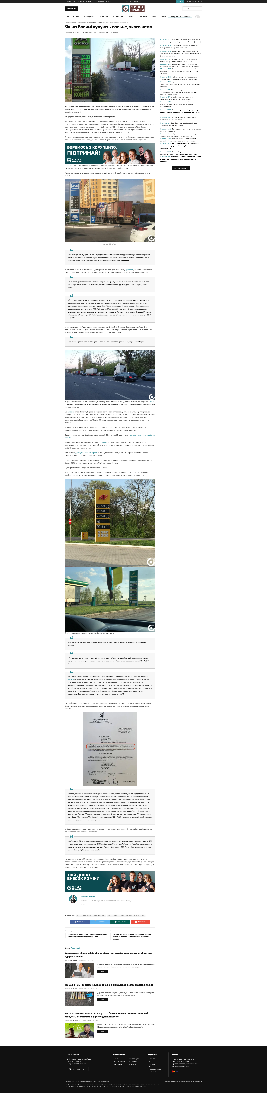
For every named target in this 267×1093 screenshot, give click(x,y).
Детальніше (103, 971)
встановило (102, 442)
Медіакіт (81, 1)
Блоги (154, 17)
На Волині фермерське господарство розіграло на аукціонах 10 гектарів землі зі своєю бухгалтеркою (180, 146)
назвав (151, 402)
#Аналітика (118, 1064)
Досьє (163, 17)
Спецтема (143, 17)
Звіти (74, 1)
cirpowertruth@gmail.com (78, 1064)
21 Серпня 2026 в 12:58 (87, 1020)
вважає (71, 679)
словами (70, 412)
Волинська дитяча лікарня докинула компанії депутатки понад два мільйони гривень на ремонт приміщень (180, 112)
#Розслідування (119, 1061)
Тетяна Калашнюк (126, 915)
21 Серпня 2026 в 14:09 (87, 988)
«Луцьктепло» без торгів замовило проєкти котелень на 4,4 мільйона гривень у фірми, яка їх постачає (180, 84)
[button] (181, 168)
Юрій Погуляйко (139, 915)
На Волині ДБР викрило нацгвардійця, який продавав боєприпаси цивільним (109, 984)
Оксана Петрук (74, 32)
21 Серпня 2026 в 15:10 (86, 960)
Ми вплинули (118, 17)
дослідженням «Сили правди (87, 453)
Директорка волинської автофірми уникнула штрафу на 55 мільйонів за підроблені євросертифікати (178, 104)
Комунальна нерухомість (181, 17)
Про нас (68, 1)
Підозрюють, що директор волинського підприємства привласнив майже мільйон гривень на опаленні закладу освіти (179, 92)
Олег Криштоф (73, 1020)
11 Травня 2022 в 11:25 (89, 32)
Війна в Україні (113, 915)
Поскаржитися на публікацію (102, 1)
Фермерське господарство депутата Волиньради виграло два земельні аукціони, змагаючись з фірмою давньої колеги (180, 53)
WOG (78, 915)
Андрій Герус (86, 915)
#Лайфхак (132, 1064)
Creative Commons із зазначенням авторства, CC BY (143, 1084)
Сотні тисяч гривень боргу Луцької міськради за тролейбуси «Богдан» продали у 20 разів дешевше (179, 71)
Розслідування (89, 17)
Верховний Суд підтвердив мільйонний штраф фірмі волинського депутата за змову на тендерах (180, 159)
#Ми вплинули (134, 1059)
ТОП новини (114, 32)
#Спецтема (133, 1061)
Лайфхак (130, 17)
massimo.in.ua (197, 1081)
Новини (76, 17)
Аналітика (104, 17)
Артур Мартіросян (99, 915)
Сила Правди (73, 960)
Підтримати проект (78, 1069)
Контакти (88, 1)
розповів (129, 270)
